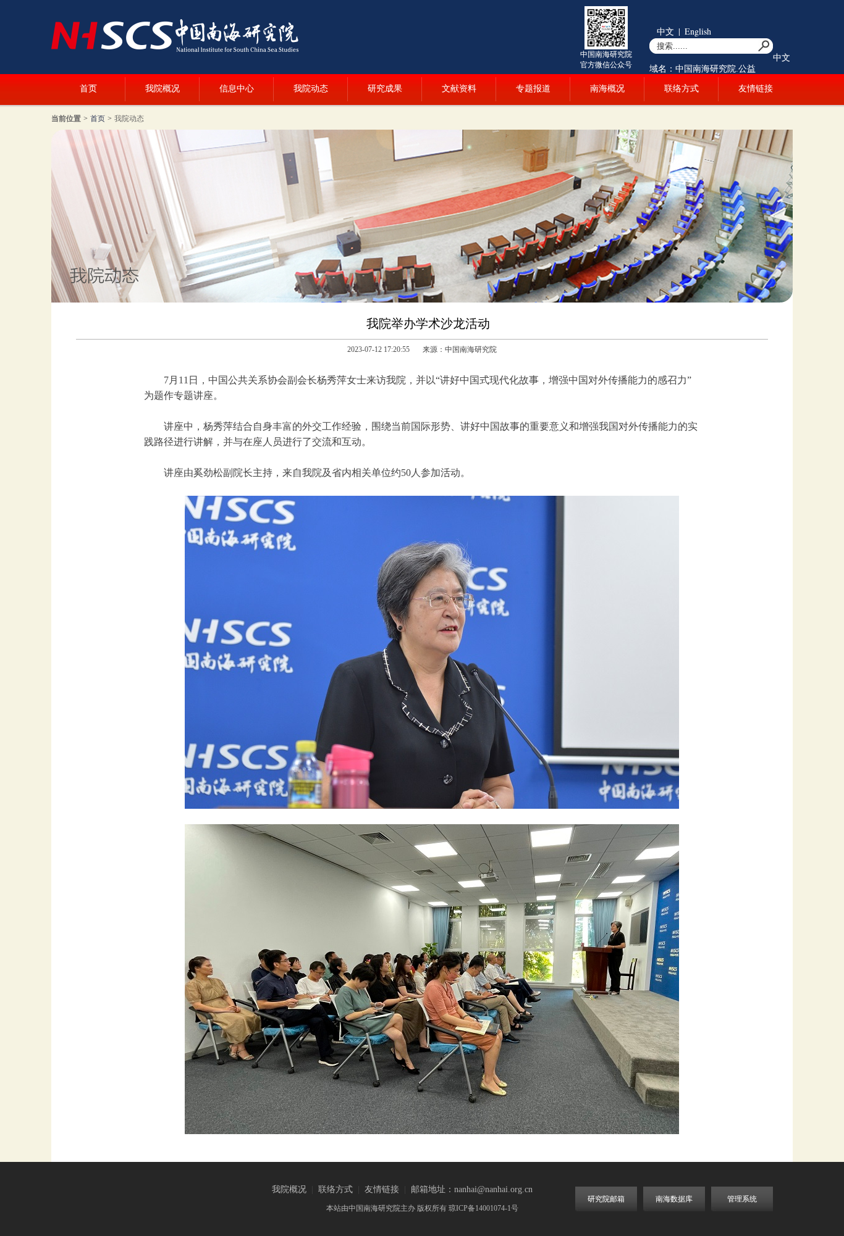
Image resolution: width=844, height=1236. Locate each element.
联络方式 (681, 88)
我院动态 (310, 88)
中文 (665, 31)
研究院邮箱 (606, 1199)
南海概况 (607, 88)
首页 (88, 88)
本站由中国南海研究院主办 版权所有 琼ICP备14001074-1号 (422, 1208)
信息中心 (236, 88)
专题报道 (533, 88)
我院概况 (162, 88)
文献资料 (459, 88)
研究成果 (385, 88)
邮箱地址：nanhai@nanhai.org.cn (472, 1189)
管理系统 (742, 1199)
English (698, 31)
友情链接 (755, 88)
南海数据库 (674, 1199)
